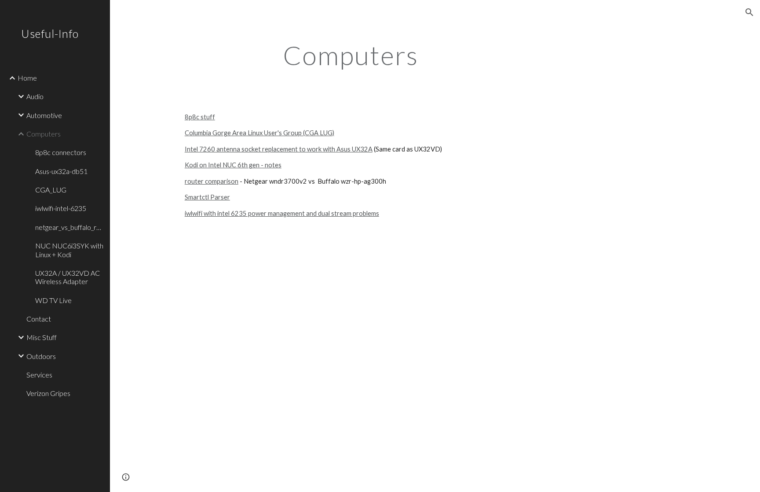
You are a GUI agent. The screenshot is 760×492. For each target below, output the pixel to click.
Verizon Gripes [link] (48, 393)
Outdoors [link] (41, 356)
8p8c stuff (200, 117)
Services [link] (39, 374)
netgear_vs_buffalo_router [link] (70, 227)
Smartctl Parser (207, 197)
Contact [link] (38, 318)
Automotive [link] (44, 115)
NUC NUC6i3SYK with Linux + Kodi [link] (69, 249)
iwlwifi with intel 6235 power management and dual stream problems (282, 213)
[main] (350, 55)
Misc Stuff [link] (41, 337)
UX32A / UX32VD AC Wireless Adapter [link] (67, 277)
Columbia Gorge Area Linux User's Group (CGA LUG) (259, 133)
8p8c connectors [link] (60, 152)
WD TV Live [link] (53, 300)
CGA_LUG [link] (50, 189)
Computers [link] (43, 133)
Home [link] (27, 78)
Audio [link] (35, 96)
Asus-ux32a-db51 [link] (61, 171)
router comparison (211, 181)
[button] (749, 12)
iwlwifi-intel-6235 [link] (60, 208)
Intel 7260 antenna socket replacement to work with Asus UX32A (279, 149)
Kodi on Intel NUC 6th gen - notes (233, 165)
